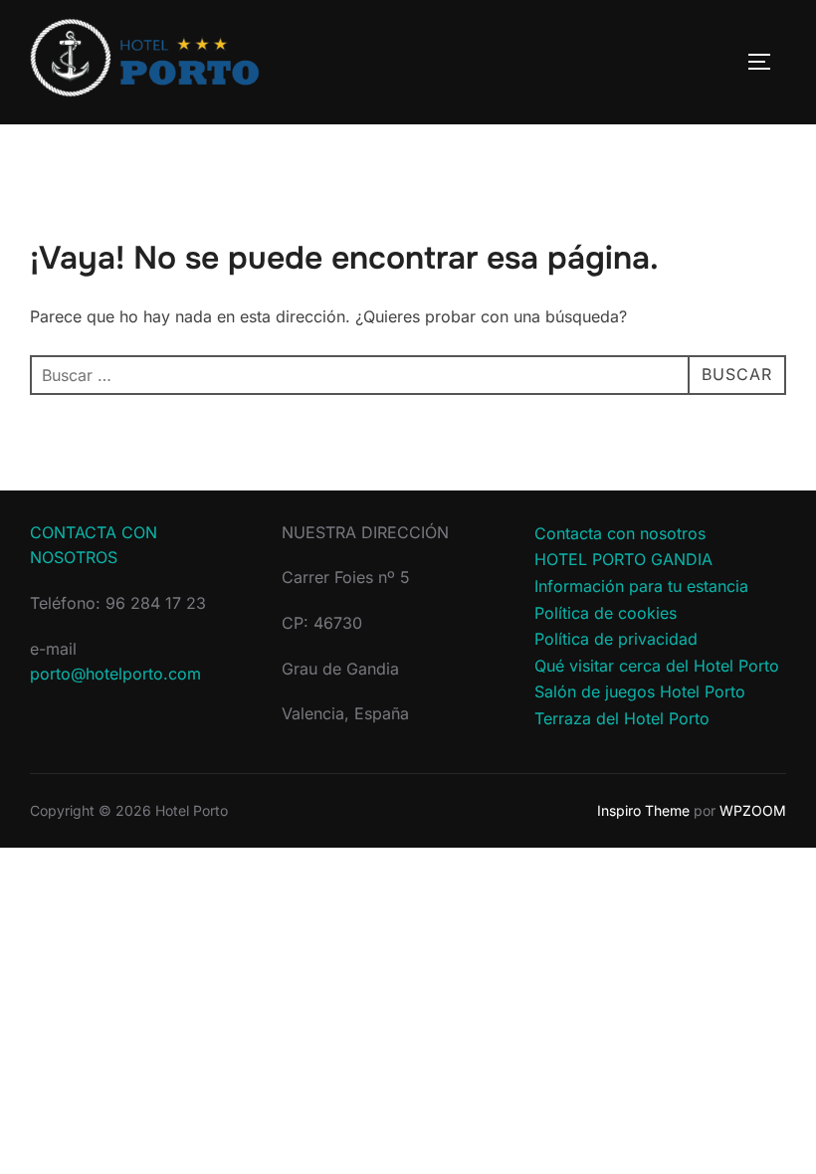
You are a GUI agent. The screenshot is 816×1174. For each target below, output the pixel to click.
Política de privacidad (616, 639)
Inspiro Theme (643, 810)
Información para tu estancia (641, 586)
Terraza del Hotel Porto (622, 718)
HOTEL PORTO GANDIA (623, 559)
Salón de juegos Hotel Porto (639, 691)
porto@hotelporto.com (115, 674)
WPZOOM (752, 810)
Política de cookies (605, 613)
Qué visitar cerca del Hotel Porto (656, 666)
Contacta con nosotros (620, 533)
